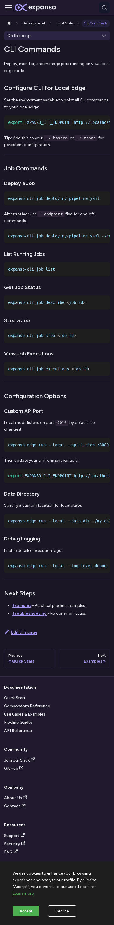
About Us (13, 797)
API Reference (18, 730)
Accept (26, 911)
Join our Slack (17, 760)
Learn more (23, 893)
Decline (62, 911)
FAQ (8, 852)
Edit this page (24, 632)
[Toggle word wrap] (94, 121)
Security (12, 843)
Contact (12, 806)
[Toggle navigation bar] (8, 7)
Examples (21, 605)
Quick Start (15, 697)
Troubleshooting (29, 613)
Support (12, 835)
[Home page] (9, 23)
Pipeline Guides (18, 722)
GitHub (11, 768)
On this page (19, 35)
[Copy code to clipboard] (103, 121)
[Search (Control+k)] (104, 7)
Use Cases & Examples (24, 714)
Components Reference (27, 706)
